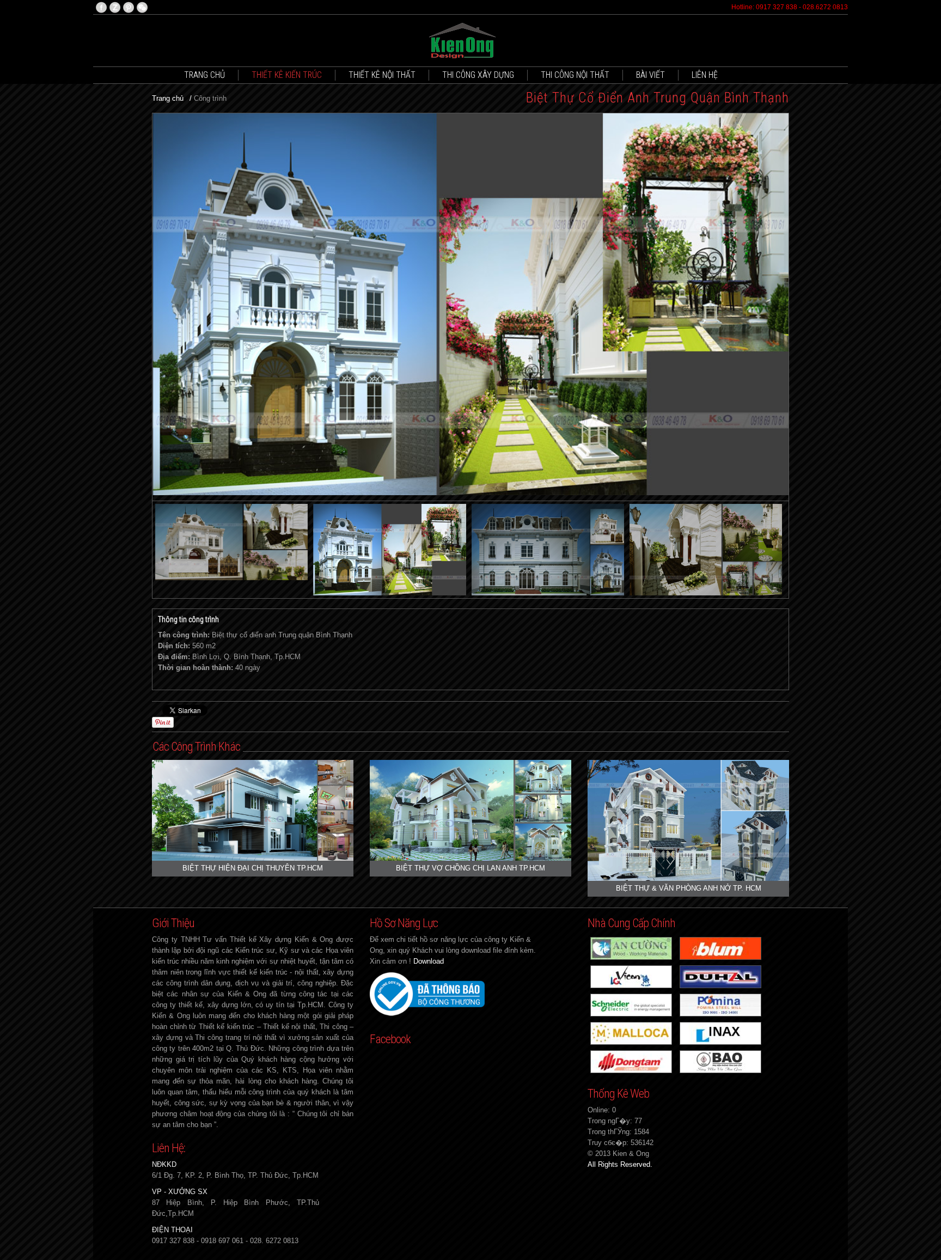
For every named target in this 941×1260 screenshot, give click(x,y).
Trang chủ (204, 75)
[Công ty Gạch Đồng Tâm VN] (631, 1061)
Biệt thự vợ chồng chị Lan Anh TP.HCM (470, 868)
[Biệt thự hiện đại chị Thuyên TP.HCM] (252, 810)
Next (777, 307)
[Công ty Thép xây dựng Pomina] (720, 1004)
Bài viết (650, 75)
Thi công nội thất (575, 75)
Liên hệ (705, 75)
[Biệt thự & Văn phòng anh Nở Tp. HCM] (688, 819)
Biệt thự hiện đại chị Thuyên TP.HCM (252, 868)
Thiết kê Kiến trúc (287, 75)
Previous (163, 307)
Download (428, 961)
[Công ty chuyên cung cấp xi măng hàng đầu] (631, 976)
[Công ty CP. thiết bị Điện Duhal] (720, 976)
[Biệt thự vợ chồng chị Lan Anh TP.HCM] (470, 810)
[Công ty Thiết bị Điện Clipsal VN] (631, 1004)
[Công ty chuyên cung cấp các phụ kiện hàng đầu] (720, 948)
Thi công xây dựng (478, 75)
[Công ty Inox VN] (720, 1061)
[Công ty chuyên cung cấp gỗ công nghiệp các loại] (631, 948)
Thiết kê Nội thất (382, 75)
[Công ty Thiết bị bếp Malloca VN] (631, 1032)
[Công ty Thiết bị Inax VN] (720, 1032)
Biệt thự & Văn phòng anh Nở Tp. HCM (688, 888)
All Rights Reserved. (620, 1164)
